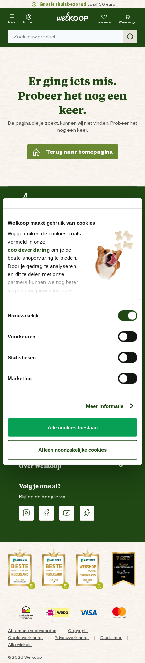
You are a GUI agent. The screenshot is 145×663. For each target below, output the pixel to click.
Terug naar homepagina (79, 151)
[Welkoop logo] (72, 16)
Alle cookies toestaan (73, 427)
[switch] (127, 336)
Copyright (78, 630)
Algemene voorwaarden (32, 630)
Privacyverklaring (72, 637)
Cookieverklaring (25, 637)
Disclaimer (111, 637)
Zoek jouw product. (35, 36)
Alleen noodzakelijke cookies (72, 449)
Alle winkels (20, 644)
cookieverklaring (29, 249)
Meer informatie (105, 406)
